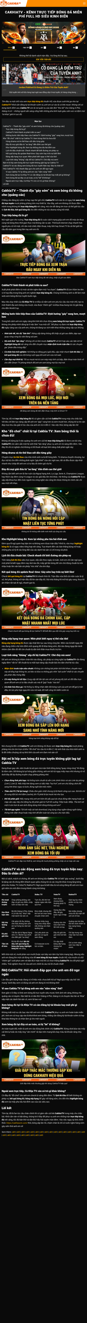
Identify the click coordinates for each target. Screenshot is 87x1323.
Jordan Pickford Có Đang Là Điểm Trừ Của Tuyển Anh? (43, 87)
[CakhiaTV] (11, 3)
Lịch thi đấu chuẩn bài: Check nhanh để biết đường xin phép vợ (32, 150)
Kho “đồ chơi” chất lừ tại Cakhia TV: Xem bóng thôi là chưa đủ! (29, 138)
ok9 (13, 1132)
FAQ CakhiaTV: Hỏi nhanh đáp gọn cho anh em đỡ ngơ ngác (28, 169)
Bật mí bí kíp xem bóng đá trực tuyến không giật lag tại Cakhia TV (31, 163)
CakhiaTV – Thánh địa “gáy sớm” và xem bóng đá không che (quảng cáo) (34, 126)
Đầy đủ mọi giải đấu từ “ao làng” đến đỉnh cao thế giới (28, 144)
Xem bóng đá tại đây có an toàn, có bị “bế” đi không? (28, 178)
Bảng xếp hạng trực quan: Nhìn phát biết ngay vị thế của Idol (31, 156)
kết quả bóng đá (15, 576)
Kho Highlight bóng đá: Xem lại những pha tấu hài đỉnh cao (30, 147)
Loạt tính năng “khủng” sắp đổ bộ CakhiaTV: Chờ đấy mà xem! (32, 159)
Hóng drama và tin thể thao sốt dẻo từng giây (25, 141)
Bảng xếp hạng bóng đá (12, 643)
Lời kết (6, 184)
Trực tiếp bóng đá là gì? (16, 129)
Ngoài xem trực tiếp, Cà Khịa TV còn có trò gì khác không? (30, 181)
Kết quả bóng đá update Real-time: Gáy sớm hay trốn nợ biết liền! (33, 153)
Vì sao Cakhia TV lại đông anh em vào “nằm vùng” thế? (29, 172)
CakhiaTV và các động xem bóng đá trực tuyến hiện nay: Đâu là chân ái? (33, 166)
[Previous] (5, 81)
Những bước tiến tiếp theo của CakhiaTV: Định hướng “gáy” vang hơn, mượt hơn (39, 135)
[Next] (82, 81)
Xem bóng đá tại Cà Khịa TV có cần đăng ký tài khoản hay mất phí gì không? (38, 175)
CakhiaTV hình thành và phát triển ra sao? (23, 132)
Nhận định (8, 668)
